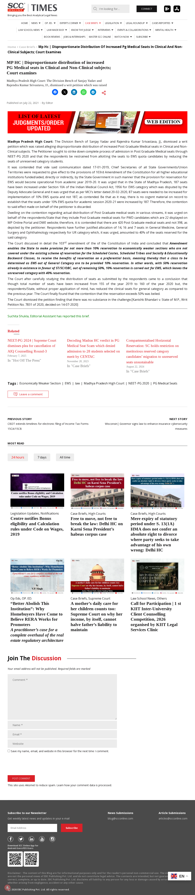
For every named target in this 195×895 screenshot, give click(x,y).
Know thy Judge (81, 30)
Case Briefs (91, 23)
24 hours (17, 457)
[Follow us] (10, 839)
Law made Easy (55, 30)
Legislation (112, 23)
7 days (42, 457)
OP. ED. (49, 23)
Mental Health (164, 30)
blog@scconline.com (120, 818)
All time (65, 457)
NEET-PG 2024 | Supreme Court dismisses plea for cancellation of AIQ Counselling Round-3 (32, 345)
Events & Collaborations (132, 30)
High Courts (97, 514)
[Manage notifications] (7, 888)
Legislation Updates (24, 513)
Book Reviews (52, 36)
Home (24, 23)
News (34, 23)
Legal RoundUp (135, 23)
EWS (68, 383)
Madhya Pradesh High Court (104, 383)
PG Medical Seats (165, 383)
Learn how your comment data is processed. (84, 785)
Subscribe (142, 36)
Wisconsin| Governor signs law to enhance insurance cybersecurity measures (146, 423)
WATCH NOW (121, 36)
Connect (146, 8)
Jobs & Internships (74, 36)
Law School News (29, 30)
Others (162, 598)
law (77, 383)
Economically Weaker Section (40, 383)
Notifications (50, 513)
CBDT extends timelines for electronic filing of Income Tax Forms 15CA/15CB (48, 423)
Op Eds (15, 598)
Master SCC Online (100, 36)
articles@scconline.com (173, 818)
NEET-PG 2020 (138, 383)
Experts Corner (69, 23)
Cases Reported (161, 23)
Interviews (104, 30)
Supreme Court (99, 598)
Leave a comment (31, 394)
